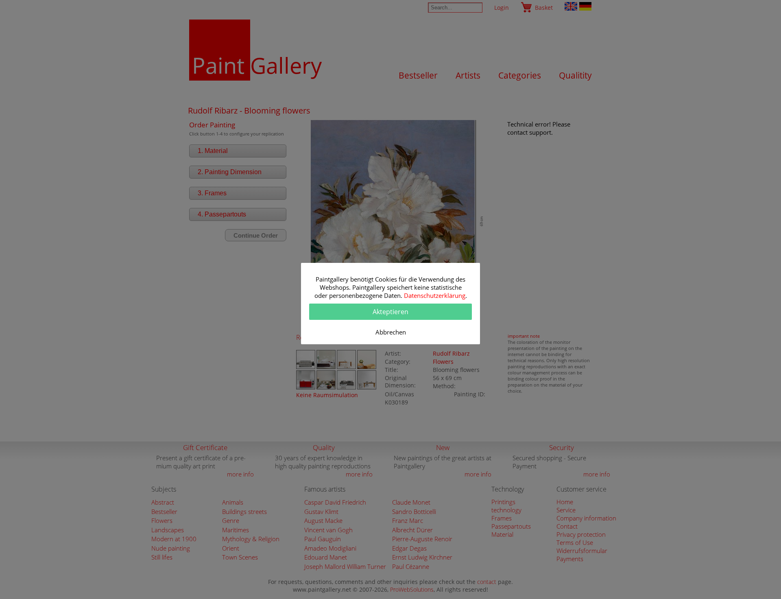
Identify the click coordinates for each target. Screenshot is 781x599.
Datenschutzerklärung (434, 295)
